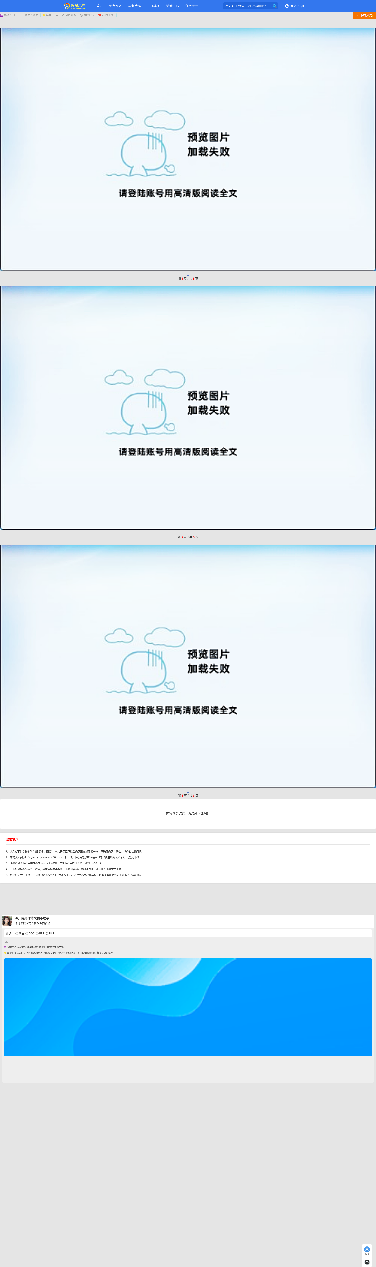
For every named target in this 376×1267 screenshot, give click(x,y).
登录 (293, 6)
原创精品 (134, 6)
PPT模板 (153, 6)
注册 (301, 6)
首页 (99, 6)
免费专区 (115, 6)
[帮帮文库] (74, 6)
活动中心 (172, 6)
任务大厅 (191, 6)
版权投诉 (87, 15)
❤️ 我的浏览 (105, 15)
